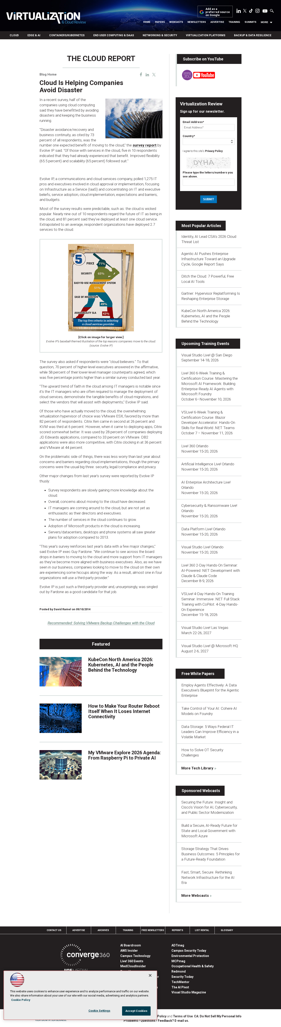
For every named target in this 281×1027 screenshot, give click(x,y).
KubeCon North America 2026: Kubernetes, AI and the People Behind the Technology (120, 665)
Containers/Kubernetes (67, 35)
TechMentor (180, 982)
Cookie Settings (99, 1010)
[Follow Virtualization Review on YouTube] (265, 11)
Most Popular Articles (201, 225)
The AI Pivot (180, 987)
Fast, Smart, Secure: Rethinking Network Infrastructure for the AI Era (207, 877)
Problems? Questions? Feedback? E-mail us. (156, 1020)
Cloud (14, 35)
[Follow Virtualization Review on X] (245, 11)
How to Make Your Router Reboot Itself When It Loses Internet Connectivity (124, 711)
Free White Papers (198, 673)
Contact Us (54, 930)
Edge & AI (33, 35)
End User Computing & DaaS (113, 35)
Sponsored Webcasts (201, 790)
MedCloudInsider (133, 966)
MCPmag (178, 961)
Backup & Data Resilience (252, 35)
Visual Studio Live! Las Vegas (204, 627)
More (264, 22)
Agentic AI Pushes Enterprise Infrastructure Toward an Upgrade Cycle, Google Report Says (208, 258)
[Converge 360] (85, 955)
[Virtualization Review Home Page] (45, 18)
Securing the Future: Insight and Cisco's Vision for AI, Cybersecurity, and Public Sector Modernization (209, 807)
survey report (145, 145)
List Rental (202, 930)
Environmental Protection (190, 956)
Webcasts (176, 22)
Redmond (178, 971)
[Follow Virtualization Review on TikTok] (251, 11)
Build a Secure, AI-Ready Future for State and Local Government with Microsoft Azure (209, 830)
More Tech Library (197, 768)
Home (146, 22)
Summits (250, 22)
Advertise (217, 22)
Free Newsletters (153, 930)
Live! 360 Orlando (194, 446)
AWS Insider (129, 950)
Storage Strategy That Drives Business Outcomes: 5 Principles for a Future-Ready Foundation (210, 854)
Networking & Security (160, 35)
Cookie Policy (20, 1000)
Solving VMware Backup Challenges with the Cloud (101, 623)
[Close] (150, 975)
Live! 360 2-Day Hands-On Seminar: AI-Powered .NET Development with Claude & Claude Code (210, 570)
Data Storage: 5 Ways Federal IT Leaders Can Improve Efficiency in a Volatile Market (210, 731)
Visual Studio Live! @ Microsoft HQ (209, 646)
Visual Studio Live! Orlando (202, 547)
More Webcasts (195, 895)
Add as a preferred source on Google (217, 12)
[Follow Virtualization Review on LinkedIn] (238, 11)
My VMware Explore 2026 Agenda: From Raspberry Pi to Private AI (124, 755)
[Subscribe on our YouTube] (196, 79)
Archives (103, 930)
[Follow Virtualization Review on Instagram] (257, 11)
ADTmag (177, 945)
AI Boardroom (130, 945)
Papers (160, 22)
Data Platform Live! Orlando (203, 529)
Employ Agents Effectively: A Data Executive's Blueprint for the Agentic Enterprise (210, 690)
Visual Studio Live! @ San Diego (206, 355)
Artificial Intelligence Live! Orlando (207, 464)
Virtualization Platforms (205, 35)
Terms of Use (183, 1016)
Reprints (177, 930)
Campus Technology (135, 956)
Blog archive (50, 52)
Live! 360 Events (131, 961)
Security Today (182, 976)
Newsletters (196, 22)
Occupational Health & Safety (192, 966)
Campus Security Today (188, 950)
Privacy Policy (214, 151)
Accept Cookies (136, 1011)
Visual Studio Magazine (188, 992)
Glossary (227, 930)
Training (234, 22)
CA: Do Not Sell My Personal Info (217, 1016)
